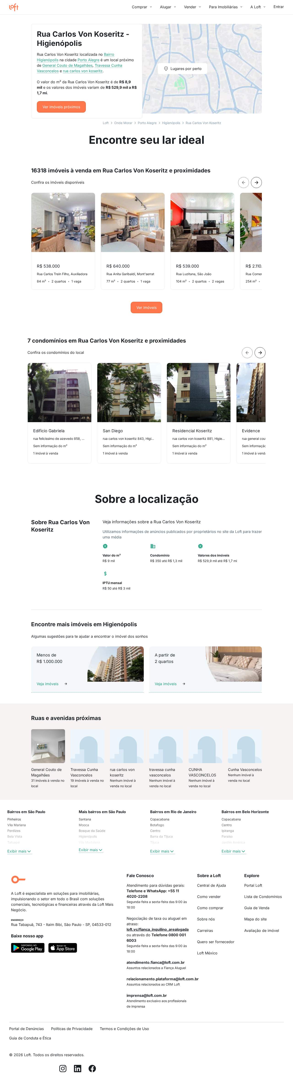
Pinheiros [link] (14, 819)
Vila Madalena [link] (89, 842)
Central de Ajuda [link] (211, 885)
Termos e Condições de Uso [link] (124, 1028)
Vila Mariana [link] (16, 825)
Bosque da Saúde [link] (92, 831)
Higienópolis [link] (88, 836)
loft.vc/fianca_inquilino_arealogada (158, 929)
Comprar (139, 7)
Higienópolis (171, 123)
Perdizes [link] (13, 831)
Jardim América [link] (233, 842)
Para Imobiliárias (223, 7)
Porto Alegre (147, 123)
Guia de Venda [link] (256, 908)
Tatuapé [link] (13, 842)
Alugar (165, 7)
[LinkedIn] (77, 1069)
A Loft (255, 7)
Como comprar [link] (210, 908)
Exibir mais (16, 851)
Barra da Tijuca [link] (161, 836)
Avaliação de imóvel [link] (261, 930)
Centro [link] (155, 831)
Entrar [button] (279, 6)
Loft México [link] (207, 953)
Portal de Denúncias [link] (26, 1028)
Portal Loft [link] (253, 885)
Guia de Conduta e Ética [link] (30, 1038)
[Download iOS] (62, 948)
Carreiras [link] (205, 930)
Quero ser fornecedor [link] (215, 941)
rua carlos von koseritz (83, 71)
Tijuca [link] (154, 842)
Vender (190, 7)
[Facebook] (92, 1069)
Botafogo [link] (157, 825)
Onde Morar (123, 123)
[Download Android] (28, 948)
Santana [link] (85, 819)
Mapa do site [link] (255, 919)
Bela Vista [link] (14, 836)
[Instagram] (63, 1069)
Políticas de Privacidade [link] (71, 1028)
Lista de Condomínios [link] (263, 896)
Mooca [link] (84, 825)
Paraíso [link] (227, 836)
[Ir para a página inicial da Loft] (15, 7)
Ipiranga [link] (228, 831)
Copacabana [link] (159, 819)
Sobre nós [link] (206, 919)
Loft (106, 123)
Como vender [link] (209, 896)
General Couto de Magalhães (67, 65)
